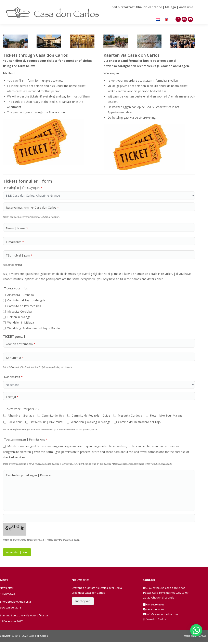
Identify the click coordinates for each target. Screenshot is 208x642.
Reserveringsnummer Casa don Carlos (32, 207)
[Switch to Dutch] (158, 19)
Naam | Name (17, 228)
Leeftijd (12, 397)
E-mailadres (15, 242)
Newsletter (6, 588)
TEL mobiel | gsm (19, 255)
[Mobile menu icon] (199, 12)
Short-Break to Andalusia (15, 601)
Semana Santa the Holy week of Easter (24, 615)
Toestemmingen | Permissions (26, 439)
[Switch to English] (167, 19)
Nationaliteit (13, 377)
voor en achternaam (20, 344)
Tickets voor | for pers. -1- (21, 409)
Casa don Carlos (155, 619)
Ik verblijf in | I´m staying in (23, 187)
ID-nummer (15, 357)
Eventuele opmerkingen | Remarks (29, 475)
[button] (196, 630)
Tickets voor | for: (16, 288)
